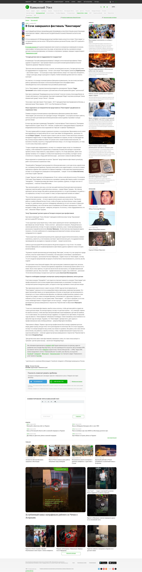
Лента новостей (34, 20)
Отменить (78, 416)
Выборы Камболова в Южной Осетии (71, 17)
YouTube (39, 356)
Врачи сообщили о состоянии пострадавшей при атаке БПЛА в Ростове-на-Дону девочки (101, 119)
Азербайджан (44, 10)
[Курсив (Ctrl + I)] (45, 401)
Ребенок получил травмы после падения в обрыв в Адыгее (101, 94)
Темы (34, 1)
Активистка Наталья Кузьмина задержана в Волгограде (34, 460)
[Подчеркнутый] (48, 401)
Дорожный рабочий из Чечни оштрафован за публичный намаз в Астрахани (105, 461)
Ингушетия (87, 10)
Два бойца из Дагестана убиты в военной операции (41, 435)
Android (48, 345)
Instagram (37, 354)
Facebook (30, 354)
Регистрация (46, 416)
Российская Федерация (60, 13)
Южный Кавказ (29, 15)
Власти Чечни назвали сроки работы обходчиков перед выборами (59, 460)
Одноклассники (55, 354)
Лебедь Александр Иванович (97, 209)
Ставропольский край (97, 13)
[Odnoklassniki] (23, 36)
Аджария (33, 10)
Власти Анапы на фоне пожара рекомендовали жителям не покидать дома (101, 146)
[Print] (23, 43)
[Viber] (23, 31)
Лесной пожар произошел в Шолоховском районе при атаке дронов (101, 70)
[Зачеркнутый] (51, 401)
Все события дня (112, 438)
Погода (96, 1)
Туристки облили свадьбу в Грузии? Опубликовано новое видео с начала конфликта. (39, 549)
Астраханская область (58, 10)
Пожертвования (92, 562)
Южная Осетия (111, 13)
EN (115, 1)
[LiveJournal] (23, 38)
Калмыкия (104, 10)
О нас (73, 562)
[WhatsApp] (23, 28)
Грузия (77, 10)
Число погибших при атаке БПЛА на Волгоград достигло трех (90, 431)
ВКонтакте (45, 354)
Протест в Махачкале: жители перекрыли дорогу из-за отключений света (101, 519)
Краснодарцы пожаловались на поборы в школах (100, 41)
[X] (23, 33)
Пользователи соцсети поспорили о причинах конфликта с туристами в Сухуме (82, 461)
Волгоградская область (69, 10)
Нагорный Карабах (50, 13)
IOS (53, 345)
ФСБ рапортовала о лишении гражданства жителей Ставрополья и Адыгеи (101, 176)
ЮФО (35, 15)
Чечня (105, 13)
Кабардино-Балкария (96, 10)
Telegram (45, 349)
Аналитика (48, 1)
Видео (79, 1)
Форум (67, 1)
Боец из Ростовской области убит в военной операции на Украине (46, 431)
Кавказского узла (31, 53)
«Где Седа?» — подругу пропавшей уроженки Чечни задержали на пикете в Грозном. (100, 491)
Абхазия (27, 10)
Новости (28, 1)
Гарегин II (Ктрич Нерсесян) (97, 250)
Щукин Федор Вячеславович (97, 229)
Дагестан (82, 10)
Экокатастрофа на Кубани (109, 17)
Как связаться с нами (81, 562)
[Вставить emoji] (55, 401)
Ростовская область (71, 13)
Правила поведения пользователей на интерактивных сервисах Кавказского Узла (56, 568)
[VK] (23, 23)
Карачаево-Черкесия (30, 13)
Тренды (40, 1)
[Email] (23, 41)
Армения (50, 10)
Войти (113, 6)
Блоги (73, 1)
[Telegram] (23, 26)
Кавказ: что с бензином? (33, 17)
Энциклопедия (58, 1)
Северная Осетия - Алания (82, 13)
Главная (27, 20)
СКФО (90, 13)
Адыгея (37, 10)
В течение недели (31, 47)
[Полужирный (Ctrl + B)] (42, 401)
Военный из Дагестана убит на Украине (38, 426)
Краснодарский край (40, 13)
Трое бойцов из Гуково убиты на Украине (84, 435)
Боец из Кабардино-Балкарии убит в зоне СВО (85, 426)
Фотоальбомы (88, 1)
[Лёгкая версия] (110, 1)
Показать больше (71, 553)
